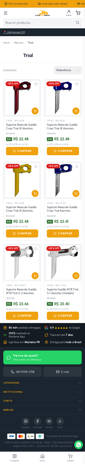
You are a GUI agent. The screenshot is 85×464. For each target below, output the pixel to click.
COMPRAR (24, 151)
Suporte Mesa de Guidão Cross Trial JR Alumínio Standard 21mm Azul (62, 126)
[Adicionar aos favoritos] (36, 84)
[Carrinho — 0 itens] (78, 13)
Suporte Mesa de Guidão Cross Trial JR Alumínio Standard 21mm (21, 209)
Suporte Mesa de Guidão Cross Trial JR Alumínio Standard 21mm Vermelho (22, 126)
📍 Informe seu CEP (14, 32)
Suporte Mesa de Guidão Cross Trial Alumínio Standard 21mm (62, 209)
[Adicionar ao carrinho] (35, 111)
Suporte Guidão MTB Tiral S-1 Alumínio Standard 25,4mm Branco (62, 291)
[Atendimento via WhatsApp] (78, 444)
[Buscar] (77, 22)
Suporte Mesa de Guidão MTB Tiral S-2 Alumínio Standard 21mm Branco (21, 291)
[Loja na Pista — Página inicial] (42, 13)
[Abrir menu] (5, 13)
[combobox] (39, 22)
